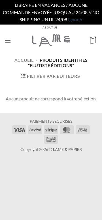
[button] (7, 40)
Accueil (23, 60)
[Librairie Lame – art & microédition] (51, 40)
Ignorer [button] (75, 19)
